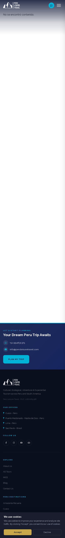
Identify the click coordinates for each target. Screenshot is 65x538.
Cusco (6, 509)
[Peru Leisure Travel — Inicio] (11, 5)
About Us (7, 466)
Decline (47, 532)
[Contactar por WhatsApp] (51, 5)
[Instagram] (14, 443)
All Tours (7, 471)
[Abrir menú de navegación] (59, 5)
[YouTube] (21, 443)
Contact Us (8, 488)
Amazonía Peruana (12, 503)
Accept (18, 532)
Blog (5, 483)
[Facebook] (6, 443)
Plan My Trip (16, 359)
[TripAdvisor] (29, 443)
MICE (5, 477)
